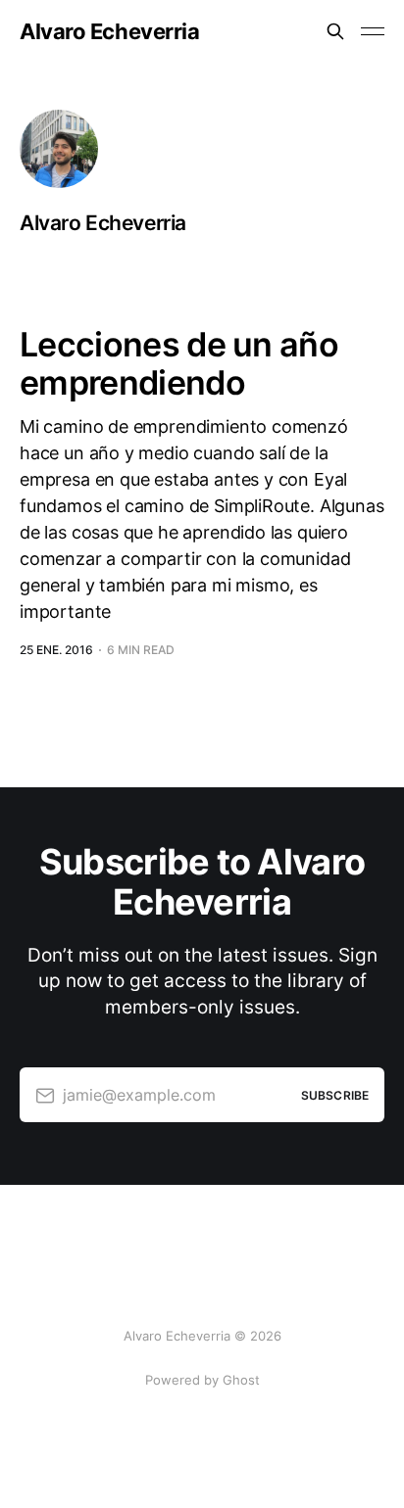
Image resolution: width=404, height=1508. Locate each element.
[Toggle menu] (372, 31)
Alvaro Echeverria (110, 31)
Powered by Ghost (202, 1380)
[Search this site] (335, 31)
